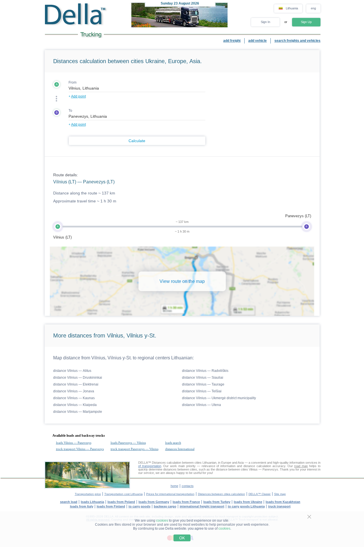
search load (68, 502)
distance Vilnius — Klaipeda (75, 405)
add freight (232, 41)
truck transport (279, 506)
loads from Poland (121, 502)
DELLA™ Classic (260, 494)
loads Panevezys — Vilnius (128, 442)
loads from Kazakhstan (283, 502)
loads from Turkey (216, 502)
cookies (162, 521)
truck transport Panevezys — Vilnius (134, 449)
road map (301, 466)
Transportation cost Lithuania (123, 494)
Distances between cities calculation (221, 494)
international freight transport (202, 506)
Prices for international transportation (170, 494)
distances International (180, 449)
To (70, 111)
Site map (280, 494)
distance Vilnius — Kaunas (74, 398)
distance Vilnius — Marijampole (77, 412)
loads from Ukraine (248, 502)
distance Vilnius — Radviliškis (205, 371)
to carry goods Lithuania (246, 506)
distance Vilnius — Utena (201, 405)
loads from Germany (153, 502)
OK (182, 538)
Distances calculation (166, 462)
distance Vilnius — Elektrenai (75, 384)
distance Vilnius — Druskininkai (77, 378)
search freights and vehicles (297, 41)
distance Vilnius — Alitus (72, 371)
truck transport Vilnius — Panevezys (80, 449)
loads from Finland (111, 506)
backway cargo (165, 506)
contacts (188, 486)
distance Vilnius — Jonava (73, 391)
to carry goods (139, 506)
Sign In (265, 22)
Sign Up (306, 22)
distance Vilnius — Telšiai (202, 391)
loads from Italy (81, 506)
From (72, 82)
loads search (173, 442)
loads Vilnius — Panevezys (73, 442)
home (174, 486)
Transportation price (88, 494)
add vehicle (257, 41)
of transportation (149, 466)
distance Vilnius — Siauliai (202, 378)
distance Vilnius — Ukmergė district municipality (219, 398)
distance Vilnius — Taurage (203, 384)
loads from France (186, 502)
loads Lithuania (92, 502)
